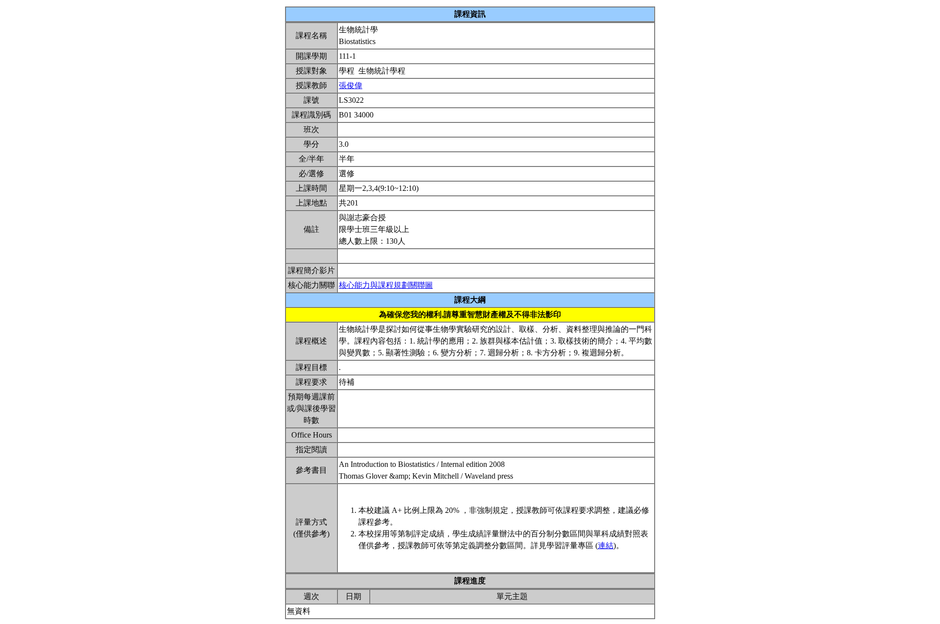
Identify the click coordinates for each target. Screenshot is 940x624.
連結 (605, 545)
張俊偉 (350, 85)
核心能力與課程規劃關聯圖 (386, 285)
